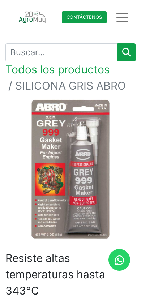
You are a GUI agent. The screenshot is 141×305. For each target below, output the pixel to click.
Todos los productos (57, 69)
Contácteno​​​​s (84, 17)
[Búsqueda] (127, 52)
